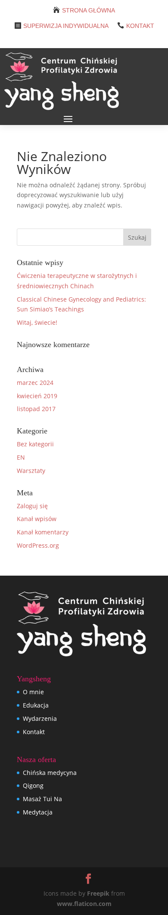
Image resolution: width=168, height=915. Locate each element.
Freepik (98, 893)
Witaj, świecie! (37, 322)
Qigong (33, 785)
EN (21, 457)
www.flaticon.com (84, 904)
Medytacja (38, 812)
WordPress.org (38, 545)
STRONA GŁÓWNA (88, 10)
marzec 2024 (35, 382)
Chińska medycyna (50, 773)
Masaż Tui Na (42, 799)
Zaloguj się (32, 506)
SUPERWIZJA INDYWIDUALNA (66, 25)
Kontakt (34, 732)
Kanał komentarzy (42, 532)
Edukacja (36, 705)
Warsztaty (31, 471)
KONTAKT (140, 25)
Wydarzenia (40, 718)
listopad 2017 (36, 409)
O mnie (33, 692)
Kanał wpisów (36, 519)
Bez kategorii (35, 444)
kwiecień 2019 (37, 396)
